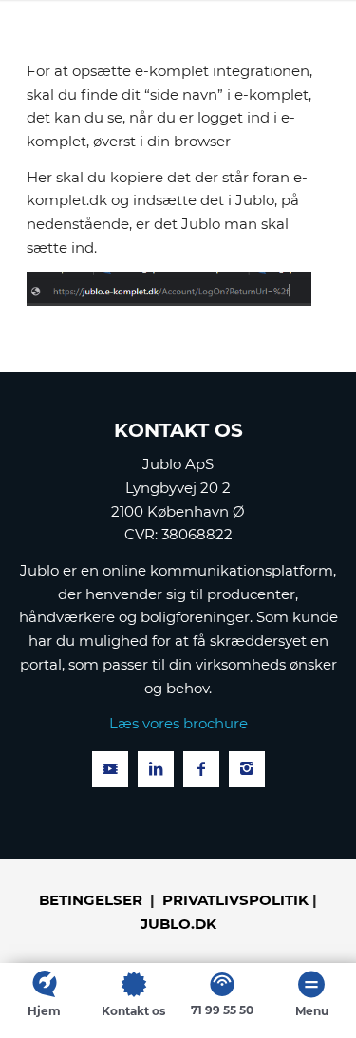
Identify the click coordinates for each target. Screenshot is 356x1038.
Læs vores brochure (178, 723)
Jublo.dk (178, 924)
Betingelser (90, 900)
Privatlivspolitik (235, 900)
